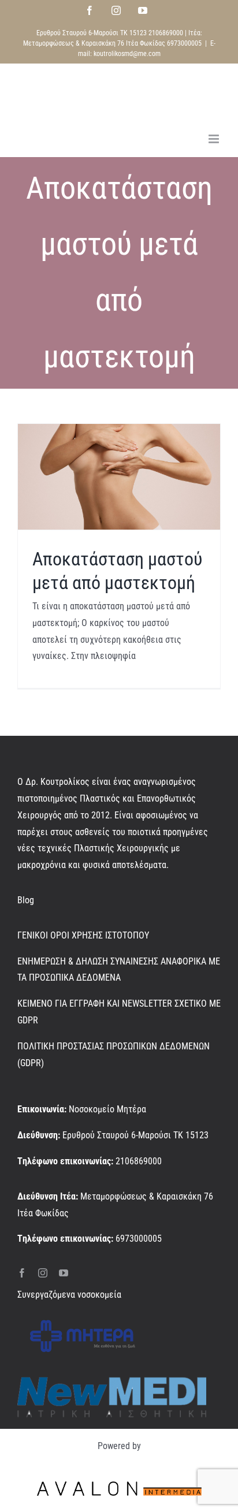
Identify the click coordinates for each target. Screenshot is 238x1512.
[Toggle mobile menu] (215, 139)
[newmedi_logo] (111, 1381)
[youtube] (63, 1273)
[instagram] (42, 1273)
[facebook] (22, 1273)
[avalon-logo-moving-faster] (119, 1479)
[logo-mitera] (82, 1317)
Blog (25, 900)
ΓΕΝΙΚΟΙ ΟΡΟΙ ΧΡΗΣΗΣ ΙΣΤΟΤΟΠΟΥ (83, 935)
